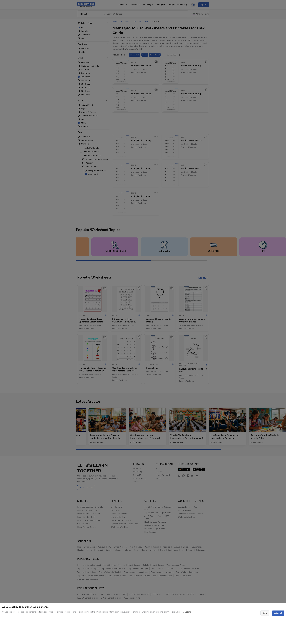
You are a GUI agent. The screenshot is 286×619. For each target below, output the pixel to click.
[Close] (204, 287)
